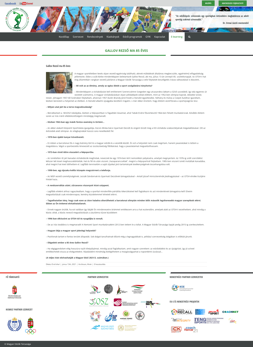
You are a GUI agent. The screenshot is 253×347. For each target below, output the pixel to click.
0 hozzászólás (99, 264)
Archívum (82, 264)
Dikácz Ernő (51, 264)
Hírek (89, 264)
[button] (189, 36)
